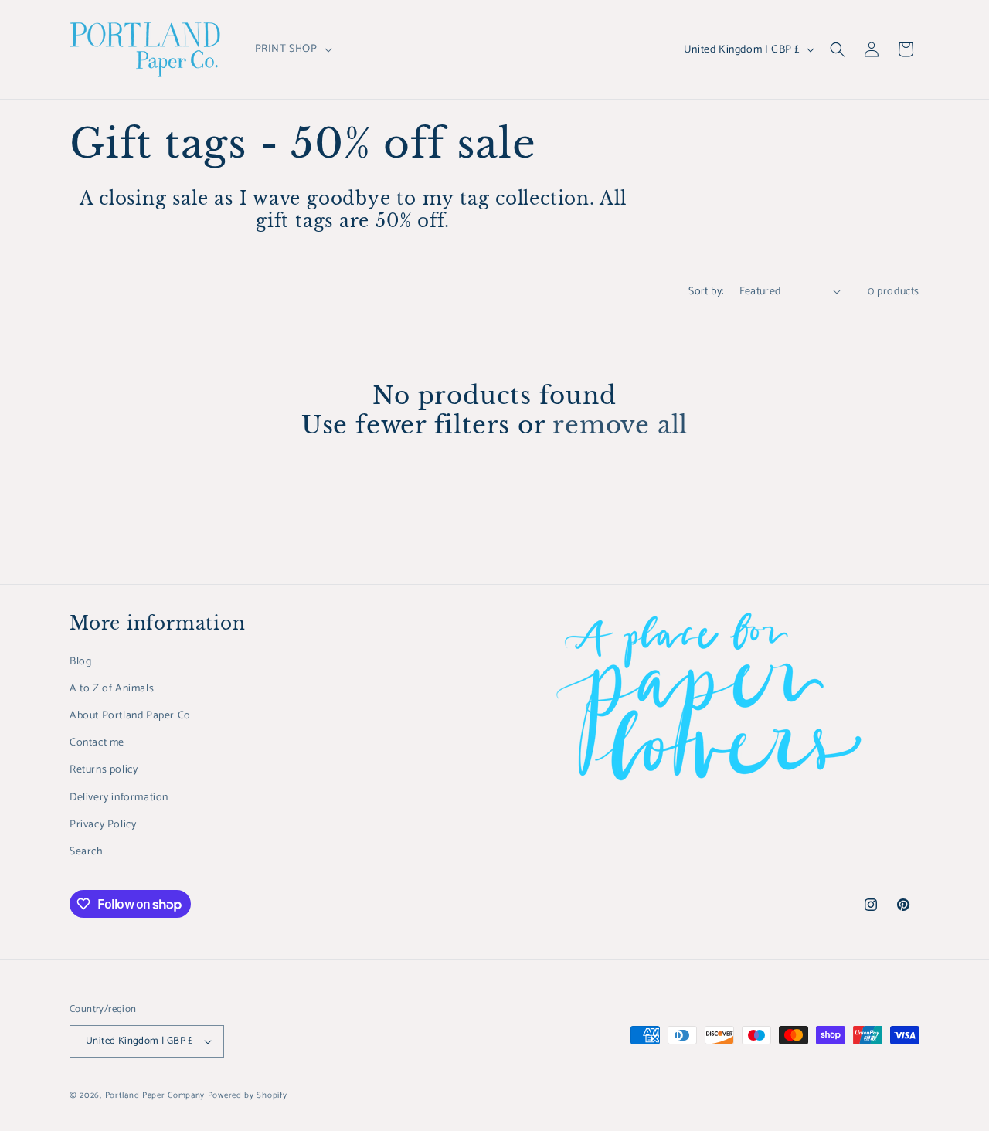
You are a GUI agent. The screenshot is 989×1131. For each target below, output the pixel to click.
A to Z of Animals (112, 689)
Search (87, 852)
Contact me (97, 743)
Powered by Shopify (247, 1095)
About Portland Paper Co (130, 716)
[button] (292, 49)
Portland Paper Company (155, 1095)
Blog (80, 662)
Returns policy (104, 770)
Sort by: (705, 292)
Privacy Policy (103, 825)
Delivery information (119, 798)
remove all (620, 425)
